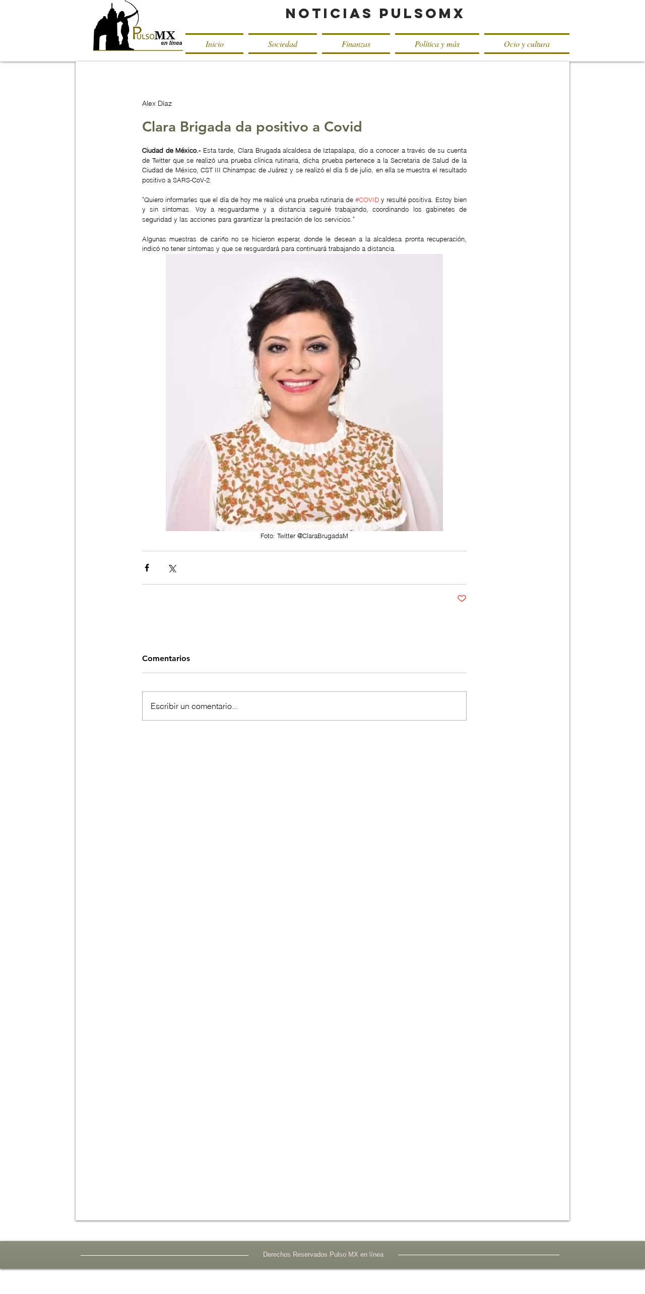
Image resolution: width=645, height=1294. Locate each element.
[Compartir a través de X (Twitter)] (171, 567)
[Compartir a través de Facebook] (147, 567)
